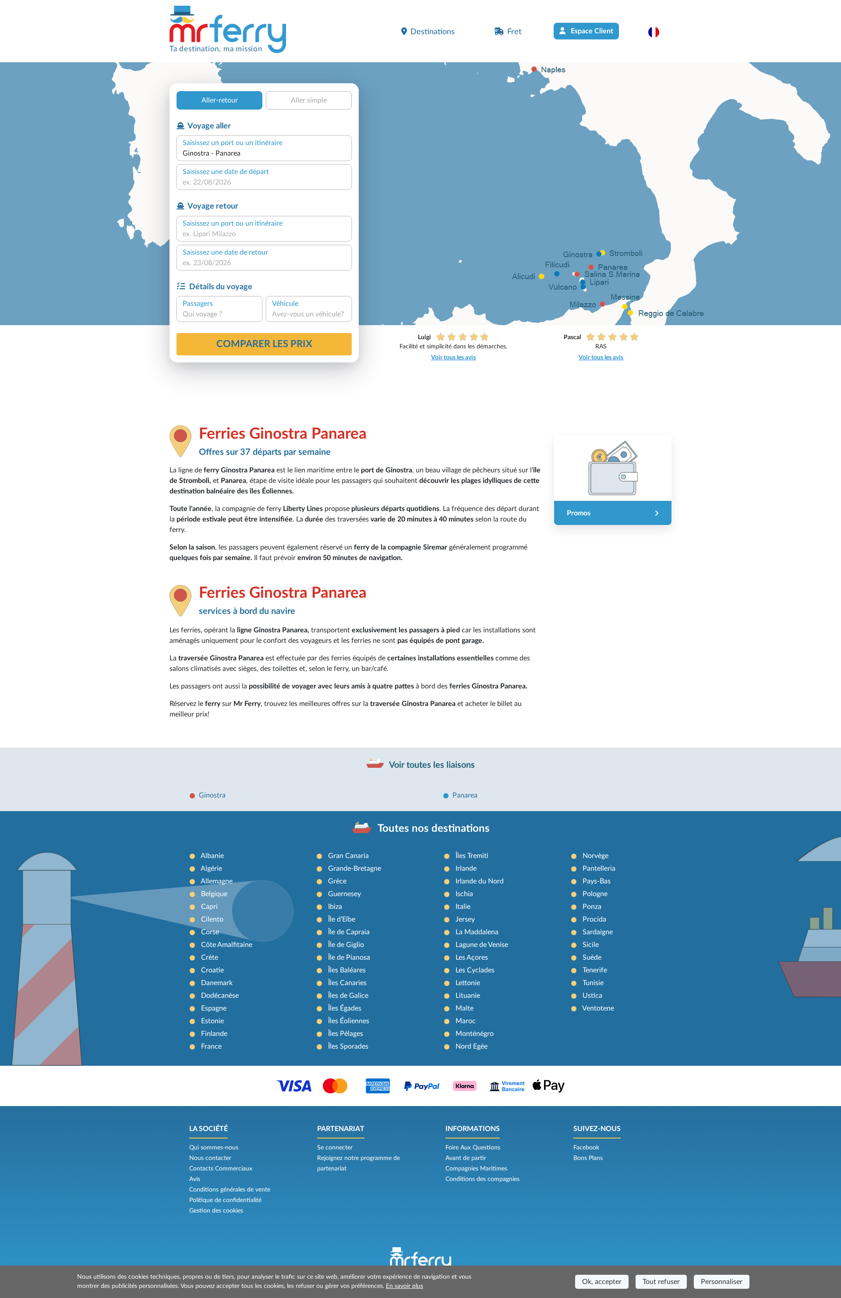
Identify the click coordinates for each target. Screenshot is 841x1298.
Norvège (595, 855)
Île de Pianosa (349, 957)
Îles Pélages (345, 1033)
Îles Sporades (348, 1046)
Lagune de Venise (482, 944)
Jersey (465, 919)
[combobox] (264, 153)
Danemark (217, 982)
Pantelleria (599, 868)
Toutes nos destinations (434, 828)
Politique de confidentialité (225, 1200)
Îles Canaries (347, 982)
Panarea (464, 795)
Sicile (591, 944)
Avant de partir (465, 1158)
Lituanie (468, 995)
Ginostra (212, 795)
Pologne (595, 893)
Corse (210, 932)
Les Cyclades (475, 970)
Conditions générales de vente (229, 1190)
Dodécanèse (220, 995)
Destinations (432, 31)
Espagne (213, 1008)
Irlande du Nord (480, 881)
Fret (514, 31)
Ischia (464, 893)
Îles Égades (344, 1008)
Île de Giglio (346, 944)
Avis (194, 1179)
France (211, 1046)
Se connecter (335, 1148)
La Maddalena (477, 932)
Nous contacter (210, 1158)
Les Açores (472, 957)
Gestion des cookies (216, 1211)
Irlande (466, 868)
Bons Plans (588, 1158)
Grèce (337, 881)
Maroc (466, 1021)
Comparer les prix (264, 344)
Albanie (212, 855)
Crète (209, 957)
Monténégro (475, 1033)
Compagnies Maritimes (476, 1169)
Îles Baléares (347, 970)
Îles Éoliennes (348, 1021)
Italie (463, 906)
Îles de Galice (348, 995)
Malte (465, 1008)
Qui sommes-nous (213, 1148)
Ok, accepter (602, 1281)
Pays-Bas (597, 881)
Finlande (214, 1033)
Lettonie (468, 982)
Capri (209, 906)
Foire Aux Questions (472, 1148)
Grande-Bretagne (354, 868)
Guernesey (344, 893)
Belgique (214, 893)
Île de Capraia (349, 932)
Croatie (212, 970)
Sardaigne (598, 932)
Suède (592, 957)
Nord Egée (472, 1046)
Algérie (211, 868)
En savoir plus (404, 1286)
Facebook (586, 1148)
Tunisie (593, 982)
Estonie (212, 1021)
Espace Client (591, 31)
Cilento (212, 919)
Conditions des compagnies (482, 1179)
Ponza (592, 906)
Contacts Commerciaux (220, 1169)
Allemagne (217, 881)
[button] (658, 32)
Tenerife (595, 970)
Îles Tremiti (472, 855)
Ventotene (598, 1008)
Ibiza (335, 906)
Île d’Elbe (341, 919)
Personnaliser (721, 1281)
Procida (594, 919)
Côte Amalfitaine (226, 944)
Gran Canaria (348, 855)
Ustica (592, 995)
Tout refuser (661, 1281)
